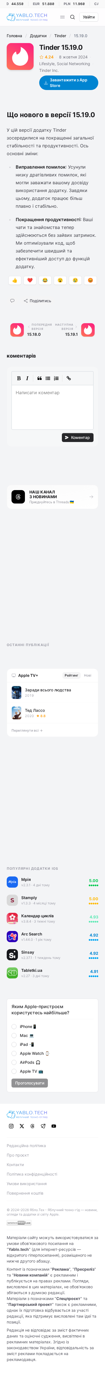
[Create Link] (68, 378)
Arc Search (31, 934)
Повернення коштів (25, 1193)
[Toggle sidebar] (62, 17)
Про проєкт (18, 1155)
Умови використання (27, 1183)
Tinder (60, 35)
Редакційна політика (26, 1145)
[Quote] (39, 378)
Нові (87, 675)
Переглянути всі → (27, 730)
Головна (14, 35)
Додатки (38, 35)
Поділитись (40, 300)
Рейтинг (71, 675)
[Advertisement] (49, 581)
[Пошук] (72, 17)
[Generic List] (48, 378)
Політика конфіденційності (32, 1174)
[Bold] (19, 378)
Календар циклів (37, 915)
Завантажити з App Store (68, 82)
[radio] (14, 1026)
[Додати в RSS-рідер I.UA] (19, 1222)
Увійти (89, 17)
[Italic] (27, 378)
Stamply (29, 897)
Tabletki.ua (31, 970)
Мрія (26, 879)
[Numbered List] (56, 378)
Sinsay (27, 952)
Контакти (15, 1164)
